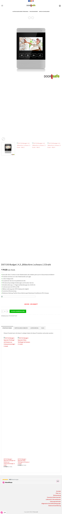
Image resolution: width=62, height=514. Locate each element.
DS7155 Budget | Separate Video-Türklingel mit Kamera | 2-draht (23, 461)
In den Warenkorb (18, 311)
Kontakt (58, 491)
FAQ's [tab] (42, 328)
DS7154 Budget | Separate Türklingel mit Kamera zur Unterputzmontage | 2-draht (9, 462)
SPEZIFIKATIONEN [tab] (7, 328)
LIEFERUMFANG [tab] (34, 328)
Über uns (58, 493)
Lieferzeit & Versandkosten (53, 499)
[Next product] (29, 17)
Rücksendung (57, 495)
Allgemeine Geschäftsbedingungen (51, 503)
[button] (2, 6)
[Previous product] (32, 17)
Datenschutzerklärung (54, 505)
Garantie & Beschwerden (54, 497)
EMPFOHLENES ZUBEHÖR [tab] (21, 328)
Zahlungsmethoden (55, 501)
